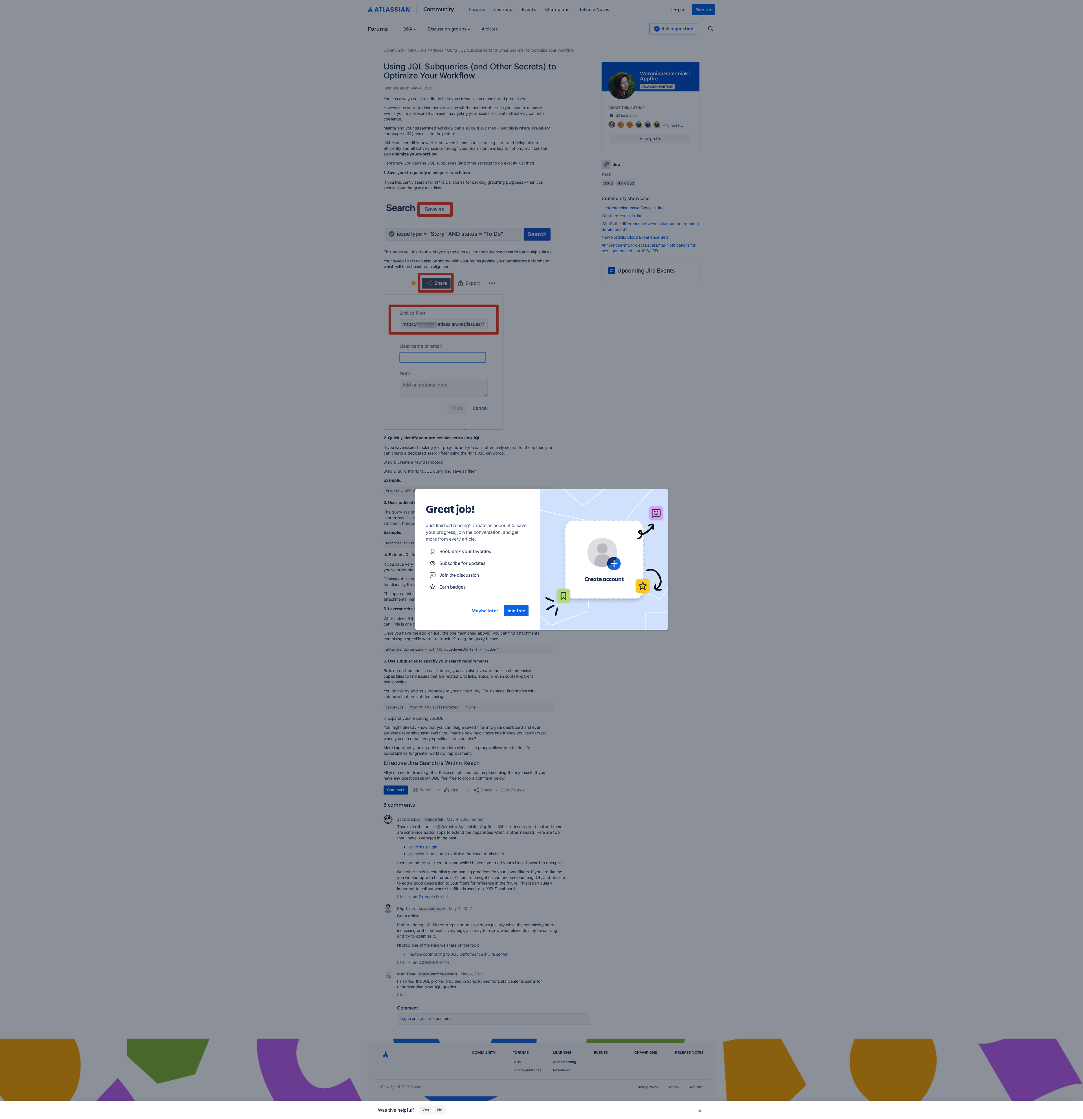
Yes (425, 1109)
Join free (516, 610)
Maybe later (485, 610)
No (439, 1109)
